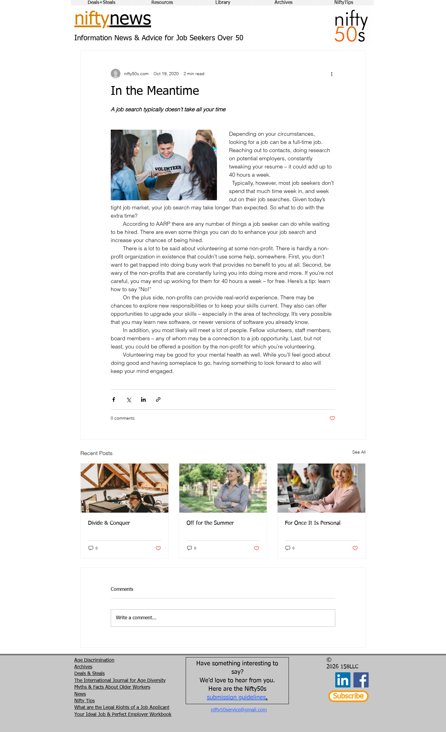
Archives (83, 667)
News (80, 694)
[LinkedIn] (342, 679)
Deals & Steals (89, 673)
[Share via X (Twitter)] (128, 399)
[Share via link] (158, 399)
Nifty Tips (84, 701)
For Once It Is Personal (312, 523)
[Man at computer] (124, 488)
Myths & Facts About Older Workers (112, 687)
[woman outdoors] (223, 488)
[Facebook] (361, 679)
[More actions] (331, 73)
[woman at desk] (321, 488)
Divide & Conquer (109, 523)
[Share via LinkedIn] (143, 399)
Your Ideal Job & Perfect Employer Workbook (122, 714)
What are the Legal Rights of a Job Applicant (121, 707)
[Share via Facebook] (114, 399)
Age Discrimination (94, 660)
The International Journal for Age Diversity (120, 680)
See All (359, 452)
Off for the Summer (210, 523)
